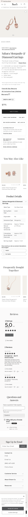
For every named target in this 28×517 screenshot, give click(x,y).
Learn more (6, 411)
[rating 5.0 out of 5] (5, 47)
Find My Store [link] (7, 133)
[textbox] (14, 407)
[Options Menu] (22, 371)
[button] (13, 35)
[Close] (24, 496)
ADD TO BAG (14, 111)
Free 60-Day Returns (9, 88)
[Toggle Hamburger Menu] (2, 4)
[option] (14, 23)
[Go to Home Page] (15, 4)
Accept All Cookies (13, 508)
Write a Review (9, 335)
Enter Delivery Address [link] (10, 147)
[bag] (24, 4)
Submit (23, 446)
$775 (4, 105)
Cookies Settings (13, 512)
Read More (22, 63)
